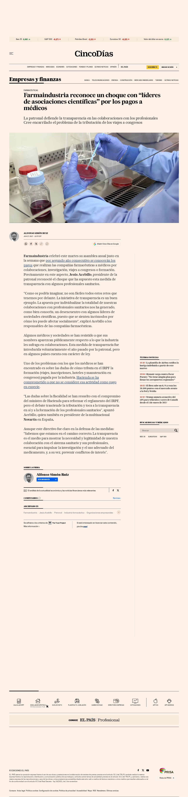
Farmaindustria (30, 512)
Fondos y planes (86, 67)
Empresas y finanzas (35, 67)
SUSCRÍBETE (152, 67)
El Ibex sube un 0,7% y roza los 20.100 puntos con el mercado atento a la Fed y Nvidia (158, 388)
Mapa (90, 791)
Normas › (117, 498)
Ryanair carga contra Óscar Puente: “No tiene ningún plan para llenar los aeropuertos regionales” (158, 377)
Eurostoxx (152, 437)
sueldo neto (57, 705)
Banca (87, 80)
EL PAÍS (123, 66)
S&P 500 (48, 39)
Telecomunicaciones (100, 80)
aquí (85, 526)
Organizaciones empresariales (100, 512)
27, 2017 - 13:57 (32, 236)
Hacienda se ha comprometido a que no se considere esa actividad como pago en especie (70, 382)
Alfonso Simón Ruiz (36, 233)
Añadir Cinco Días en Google (108, 244)
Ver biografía (44, 479)
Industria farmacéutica (74, 512)
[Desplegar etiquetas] (119, 512)
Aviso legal (21, 791)
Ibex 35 (19, 39)
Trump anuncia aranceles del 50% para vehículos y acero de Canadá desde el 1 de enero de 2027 (159, 400)
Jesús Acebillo (45, 512)
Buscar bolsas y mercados (154, 422)
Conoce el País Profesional (94, 720)
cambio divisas (97, 705)
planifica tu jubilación (77, 705)
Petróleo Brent (81, 39)
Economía (60, 67)
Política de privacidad (67, 791)
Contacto (12, 791)
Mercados (50, 67)
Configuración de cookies (48, 791)
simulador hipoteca (38, 705)
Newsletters (101, 791)
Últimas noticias (101, 67)
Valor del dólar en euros (153, 39)
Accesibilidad (82, 791)
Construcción (126, 80)
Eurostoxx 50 (115, 39)
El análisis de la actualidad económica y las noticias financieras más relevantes (62, 490)
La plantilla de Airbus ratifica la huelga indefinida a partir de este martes (159, 365)
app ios (155, 705)
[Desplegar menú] (11, 53)
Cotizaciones (71, 67)
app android (169, 705)
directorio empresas (116, 705)
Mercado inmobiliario (143, 80)
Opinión (113, 67)
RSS (94, 791)
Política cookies (32, 791)
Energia (114, 80)
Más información (31, 526)
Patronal (58, 512)
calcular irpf (19, 705)
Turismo (158, 80)
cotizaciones (135, 705)
